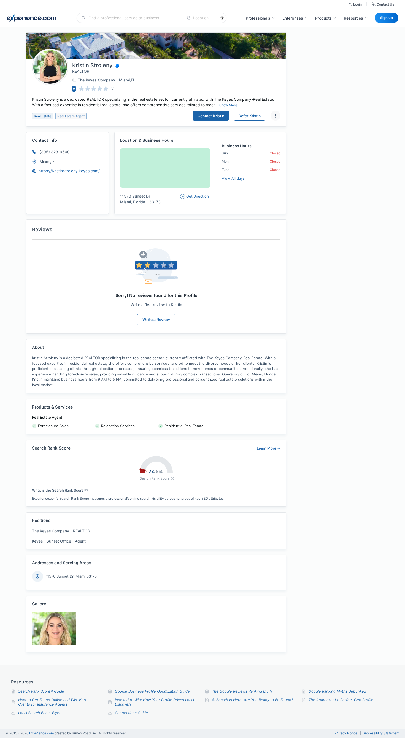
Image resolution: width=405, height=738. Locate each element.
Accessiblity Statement (381, 733)
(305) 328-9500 (55, 151)
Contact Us (385, 4)
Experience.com (42, 733)
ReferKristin (250, 115)
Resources (353, 18)
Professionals (258, 18)
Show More (228, 105)
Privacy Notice (345, 733)
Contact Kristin (211, 115)
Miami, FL (48, 161)
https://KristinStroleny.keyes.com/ (69, 170)
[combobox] (133, 18)
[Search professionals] (222, 18)
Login (357, 4)
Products (323, 18)
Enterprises (292, 18)
